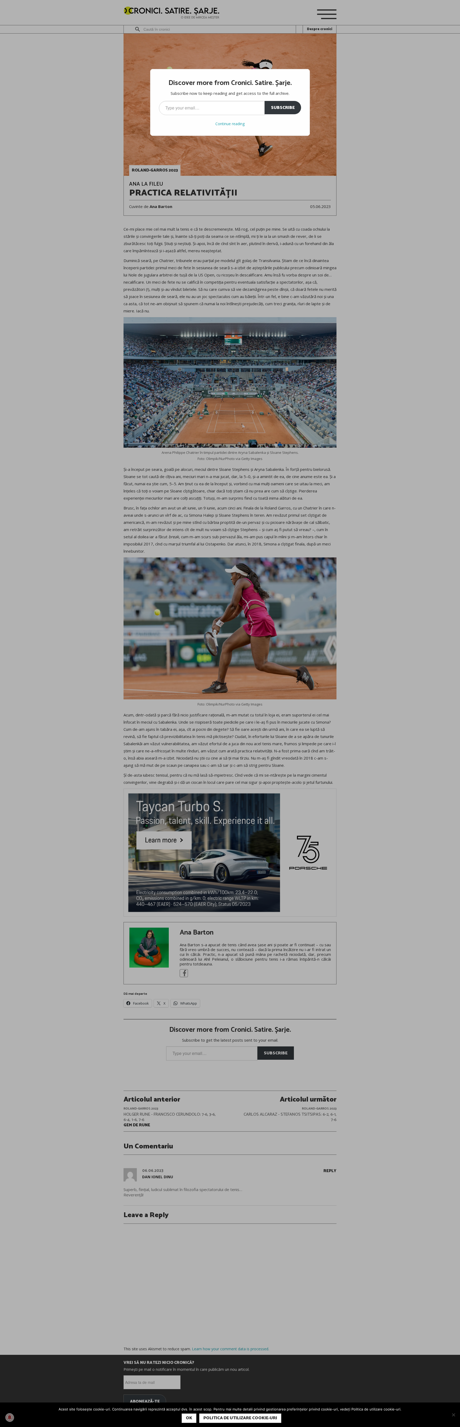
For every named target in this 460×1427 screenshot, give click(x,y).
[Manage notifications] (9, 1417)
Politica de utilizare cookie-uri (240, 1418)
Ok (189, 1418)
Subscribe (283, 107)
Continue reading (230, 123)
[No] (453, 1414)
